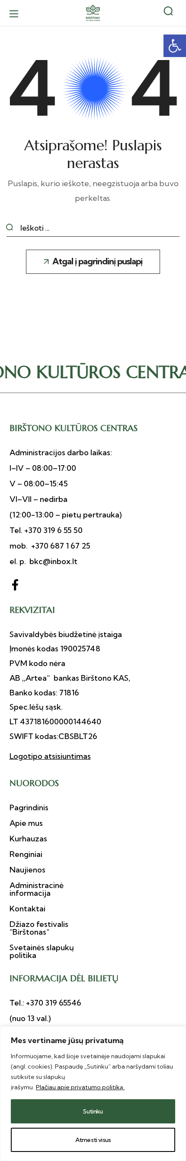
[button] (175, 46)
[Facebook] (15, 584)
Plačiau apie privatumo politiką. (80, 1087)
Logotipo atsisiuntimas (50, 756)
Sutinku (93, 1111)
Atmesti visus (93, 1140)
